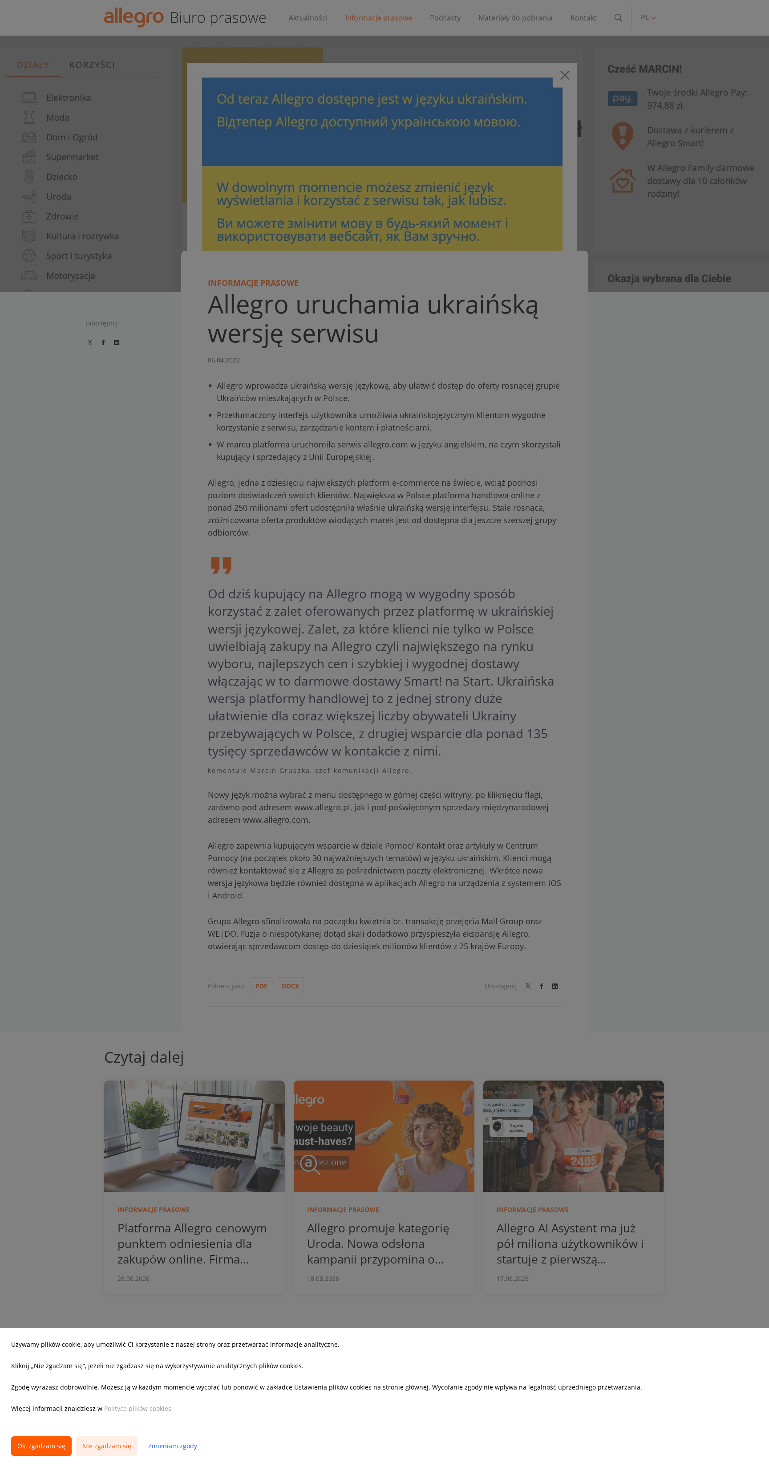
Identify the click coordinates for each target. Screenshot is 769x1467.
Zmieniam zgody (172, 1446)
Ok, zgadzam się (41, 1446)
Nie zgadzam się (106, 1446)
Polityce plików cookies (137, 1408)
